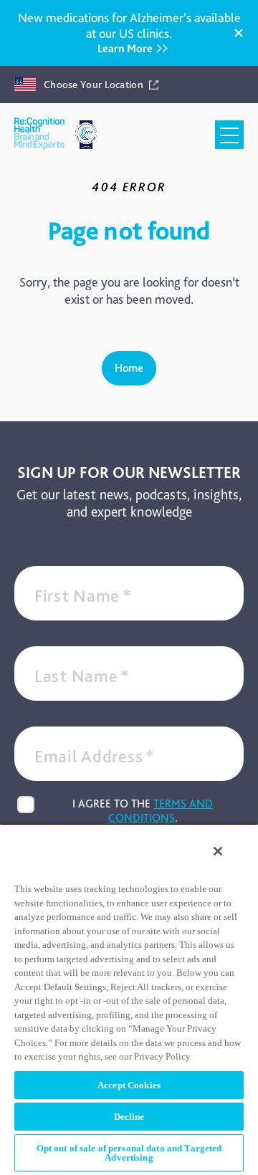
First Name (83, 595)
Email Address (94, 756)
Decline (129, 1116)
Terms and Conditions (161, 811)
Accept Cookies (129, 1085)
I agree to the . (142, 811)
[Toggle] (229, 134)
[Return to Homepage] (39, 135)
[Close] (239, 33)
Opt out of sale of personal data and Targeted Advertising (129, 1153)
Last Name (82, 676)
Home (129, 368)
